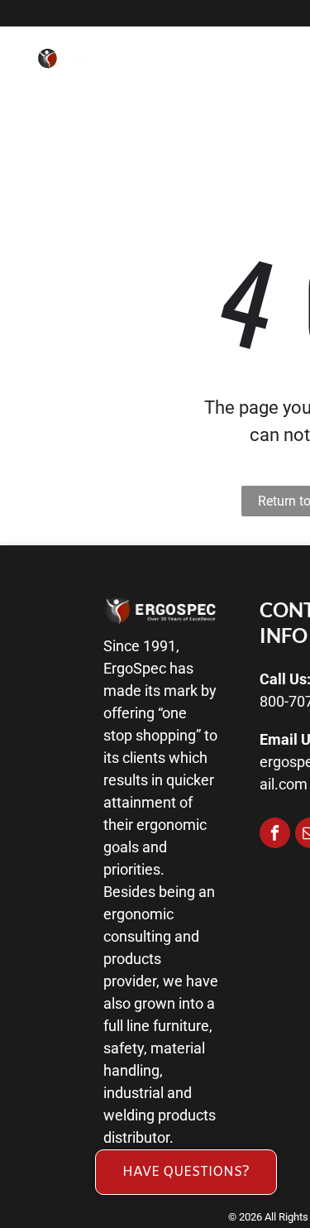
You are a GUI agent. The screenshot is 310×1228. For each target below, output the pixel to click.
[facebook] (275, 835)
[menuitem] (225, 73)
